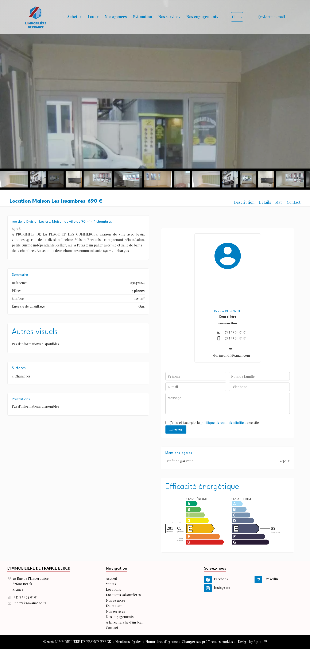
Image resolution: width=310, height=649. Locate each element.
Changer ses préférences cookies (207, 641)
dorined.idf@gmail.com (231, 355)
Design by (252, 641)
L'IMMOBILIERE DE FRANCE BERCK (38, 568)
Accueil (36, 16)
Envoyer (176, 429)
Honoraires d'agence (162, 641)
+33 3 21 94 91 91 (235, 332)
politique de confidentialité (222, 422)
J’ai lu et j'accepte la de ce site (214, 422)
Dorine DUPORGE (227, 311)
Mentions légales (128, 641)
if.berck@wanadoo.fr (30, 603)
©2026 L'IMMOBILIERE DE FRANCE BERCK (77, 641)
